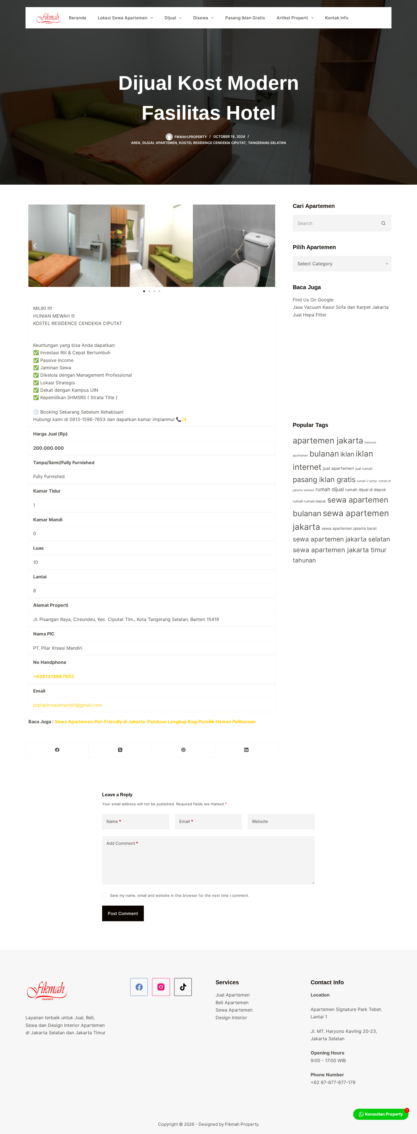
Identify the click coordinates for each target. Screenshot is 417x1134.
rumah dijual (329, 489)
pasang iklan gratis (324, 479)
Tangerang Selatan (267, 143)
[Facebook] (57, 750)
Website (260, 821)
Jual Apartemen (233, 995)
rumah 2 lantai (367, 481)
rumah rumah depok (309, 501)
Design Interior (231, 1017)
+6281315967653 (53, 676)
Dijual (170, 17)
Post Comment (123, 913)
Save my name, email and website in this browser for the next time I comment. (179, 895)
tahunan (304, 560)
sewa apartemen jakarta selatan (341, 539)
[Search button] (383, 223)
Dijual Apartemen (159, 143)
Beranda (77, 17)
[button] (34, 245)
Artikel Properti (292, 17)
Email (186, 821)
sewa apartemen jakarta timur (340, 550)
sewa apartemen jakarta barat (349, 528)
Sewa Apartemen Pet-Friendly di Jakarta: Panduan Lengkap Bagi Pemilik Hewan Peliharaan (155, 721)
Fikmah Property (241, 1124)
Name (113, 821)
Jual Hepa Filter (310, 315)
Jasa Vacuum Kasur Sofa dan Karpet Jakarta (341, 307)
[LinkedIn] (246, 750)
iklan (347, 454)
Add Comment (122, 843)
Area (135, 143)
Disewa (200, 17)
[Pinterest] (183, 750)
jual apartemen (338, 468)
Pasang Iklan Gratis (245, 17)
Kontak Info (336, 17)
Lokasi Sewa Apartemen (123, 17)
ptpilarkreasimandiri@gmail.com (67, 705)
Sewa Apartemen (234, 1010)
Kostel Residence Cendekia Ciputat (212, 143)
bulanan (324, 453)
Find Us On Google (313, 300)
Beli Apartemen (232, 1002)
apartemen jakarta (328, 440)
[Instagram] (161, 987)
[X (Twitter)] (120, 750)
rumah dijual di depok (365, 489)
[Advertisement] (342, 369)
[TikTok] (183, 987)
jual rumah (363, 468)
